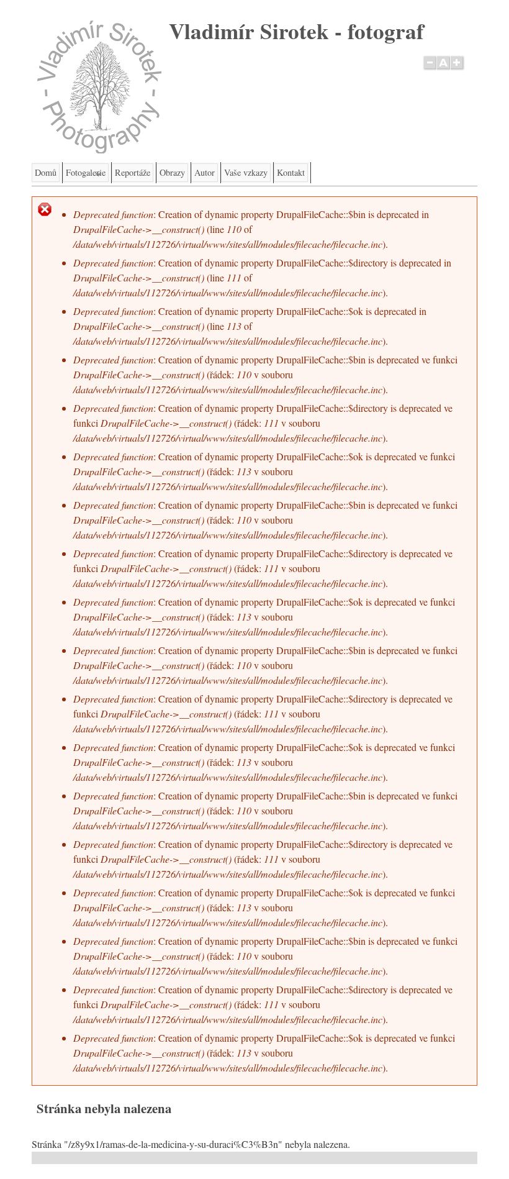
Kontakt (291, 172)
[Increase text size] (458, 69)
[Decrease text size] (429, 69)
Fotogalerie (84, 174)
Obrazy (172, 172)
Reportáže (132, 172)
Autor (204, 172)
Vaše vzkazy (246, 172)
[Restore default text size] (443, 69)
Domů (45, 172)
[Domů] (99, 149)
